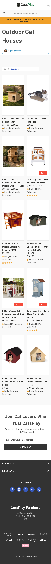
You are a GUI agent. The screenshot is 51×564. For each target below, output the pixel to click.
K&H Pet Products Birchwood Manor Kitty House (37, 381)
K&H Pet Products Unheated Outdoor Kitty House (12, 381)
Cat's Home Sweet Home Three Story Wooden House (38, 314)
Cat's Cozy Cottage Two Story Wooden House (37, 181)
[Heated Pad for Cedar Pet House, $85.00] (38, 95)
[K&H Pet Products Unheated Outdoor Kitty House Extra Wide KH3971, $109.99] (38, 220)
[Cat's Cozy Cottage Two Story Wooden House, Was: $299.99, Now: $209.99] (38, 156)
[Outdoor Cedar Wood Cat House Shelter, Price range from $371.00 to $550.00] (13, 95)
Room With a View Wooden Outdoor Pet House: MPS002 (11, 246)
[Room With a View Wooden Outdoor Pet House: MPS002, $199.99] (13, 220)
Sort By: (7, 69)
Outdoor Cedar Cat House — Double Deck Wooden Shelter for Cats (13, 182)
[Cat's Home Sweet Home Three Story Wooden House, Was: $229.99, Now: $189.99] (38, 287)
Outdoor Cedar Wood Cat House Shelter (13, 120)
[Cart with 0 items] (47, 5)
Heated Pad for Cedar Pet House (36, 120)
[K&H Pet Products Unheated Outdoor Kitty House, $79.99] (13, 355)
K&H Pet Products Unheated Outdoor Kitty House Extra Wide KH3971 (37, 248)
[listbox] (24, 69)
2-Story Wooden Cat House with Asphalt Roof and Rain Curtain (13, 314)
